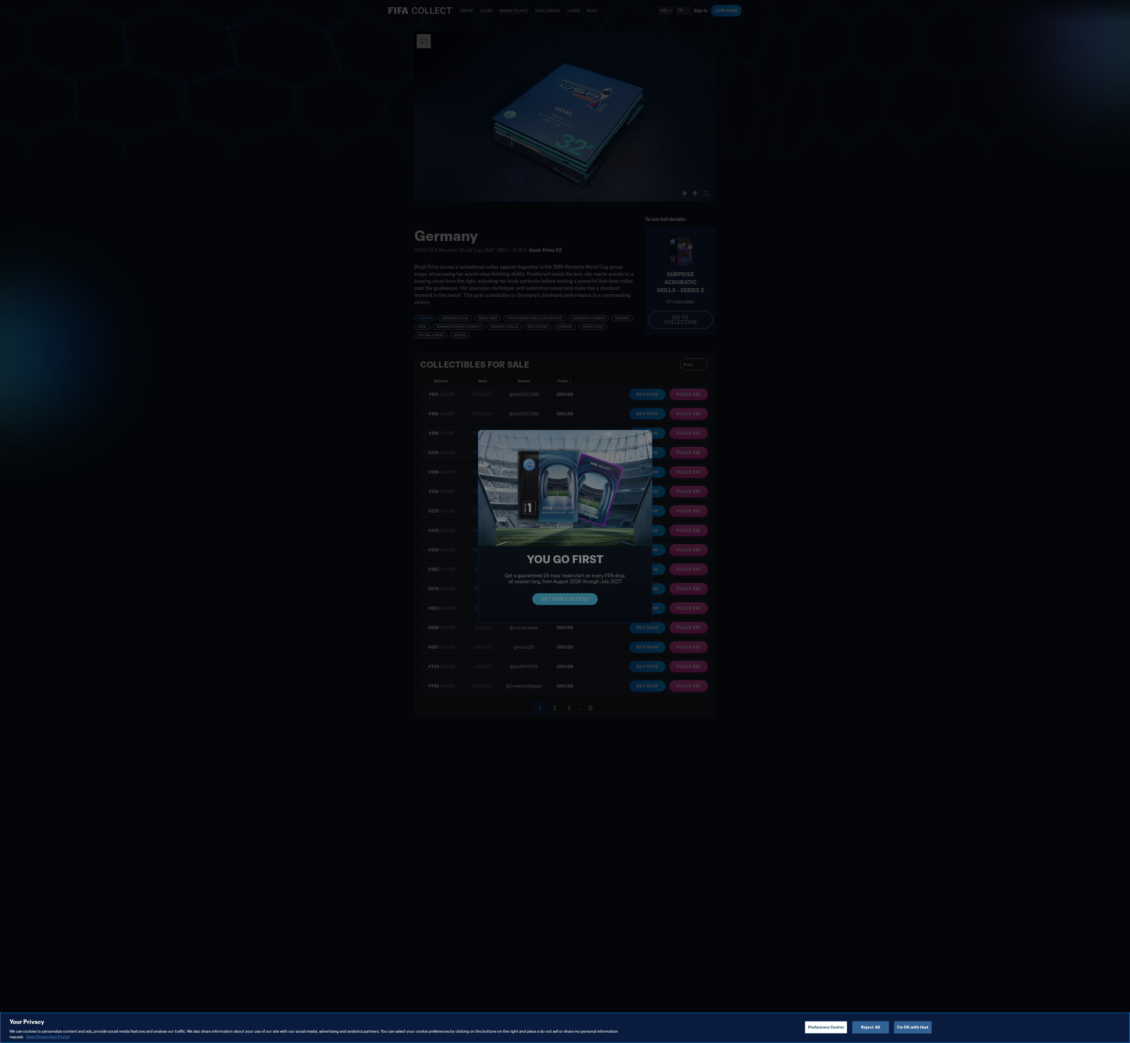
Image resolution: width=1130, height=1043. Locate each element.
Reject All (870, 1027)
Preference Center (826, 1027)
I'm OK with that (912, 1027)
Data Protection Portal (48, 1036)
